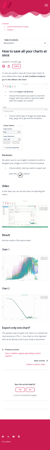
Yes (20, 390)
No (30, 390)
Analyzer (10, 30)
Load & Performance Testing (17, 27)
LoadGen (5, 24)
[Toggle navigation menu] (46, 5)
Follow (16, 66)
